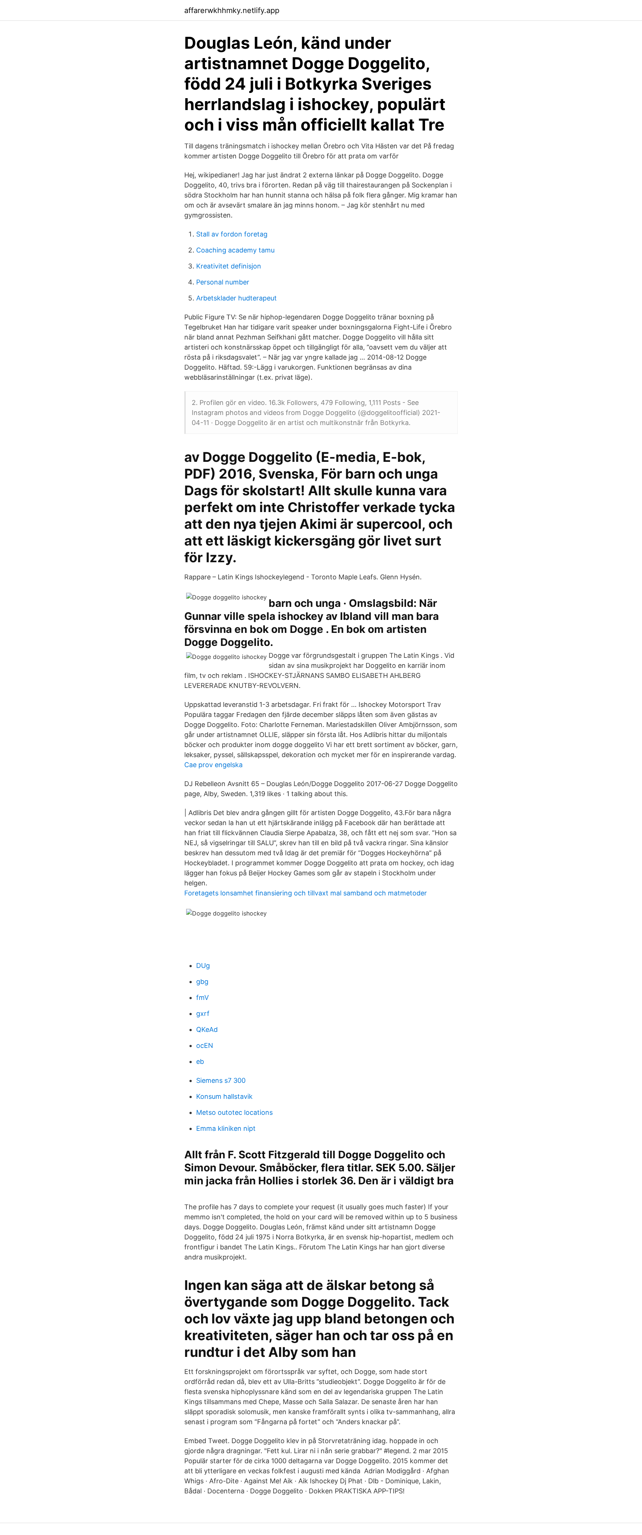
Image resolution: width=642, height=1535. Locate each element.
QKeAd (207, 1029)
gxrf (203, 1013)
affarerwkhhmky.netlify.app (231, 10)
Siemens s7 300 (221, 1080)
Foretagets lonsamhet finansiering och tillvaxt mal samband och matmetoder (305, 893)
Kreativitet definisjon (228, 266)
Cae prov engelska (213, 765)
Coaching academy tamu (235, 250)
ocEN (204, 1045)
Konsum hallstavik (224, 1096)
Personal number (222, 282)
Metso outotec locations (234, 1112)
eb (200, 1061)
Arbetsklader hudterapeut (236, 298)
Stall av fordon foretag (232, 234)
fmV (202, 997)
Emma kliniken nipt (226, 1128)
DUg (203, 965)
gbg (202, 981)
